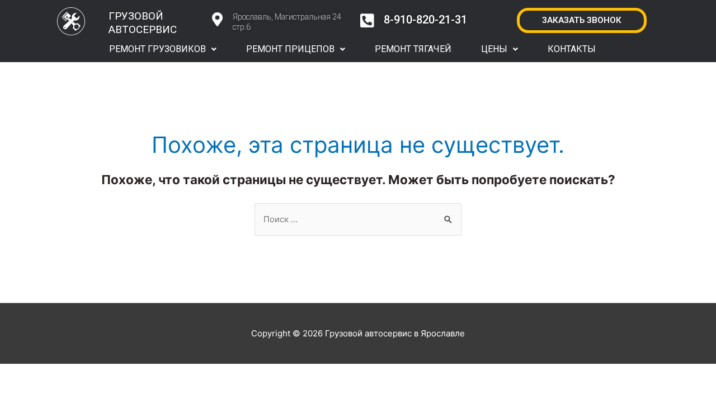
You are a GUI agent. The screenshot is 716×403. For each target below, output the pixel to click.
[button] (163, 49)
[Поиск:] (358, 219)
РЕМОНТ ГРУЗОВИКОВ (157, 49)
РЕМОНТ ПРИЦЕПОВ (290, 49)
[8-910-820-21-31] (367, 21)
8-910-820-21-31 (425, 19)
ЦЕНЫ (494, 49)
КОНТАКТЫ (572, 49)
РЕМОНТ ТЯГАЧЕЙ (413, 49)
